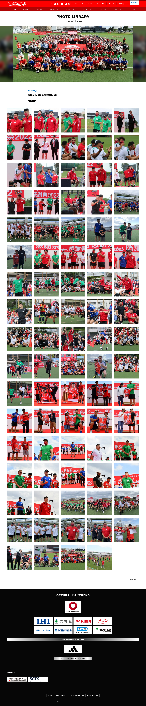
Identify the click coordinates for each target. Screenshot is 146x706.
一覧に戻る (132, 580)
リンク (50, 695)
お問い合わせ (60, 695)
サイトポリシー (92, 695)
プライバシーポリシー (76, 695)
